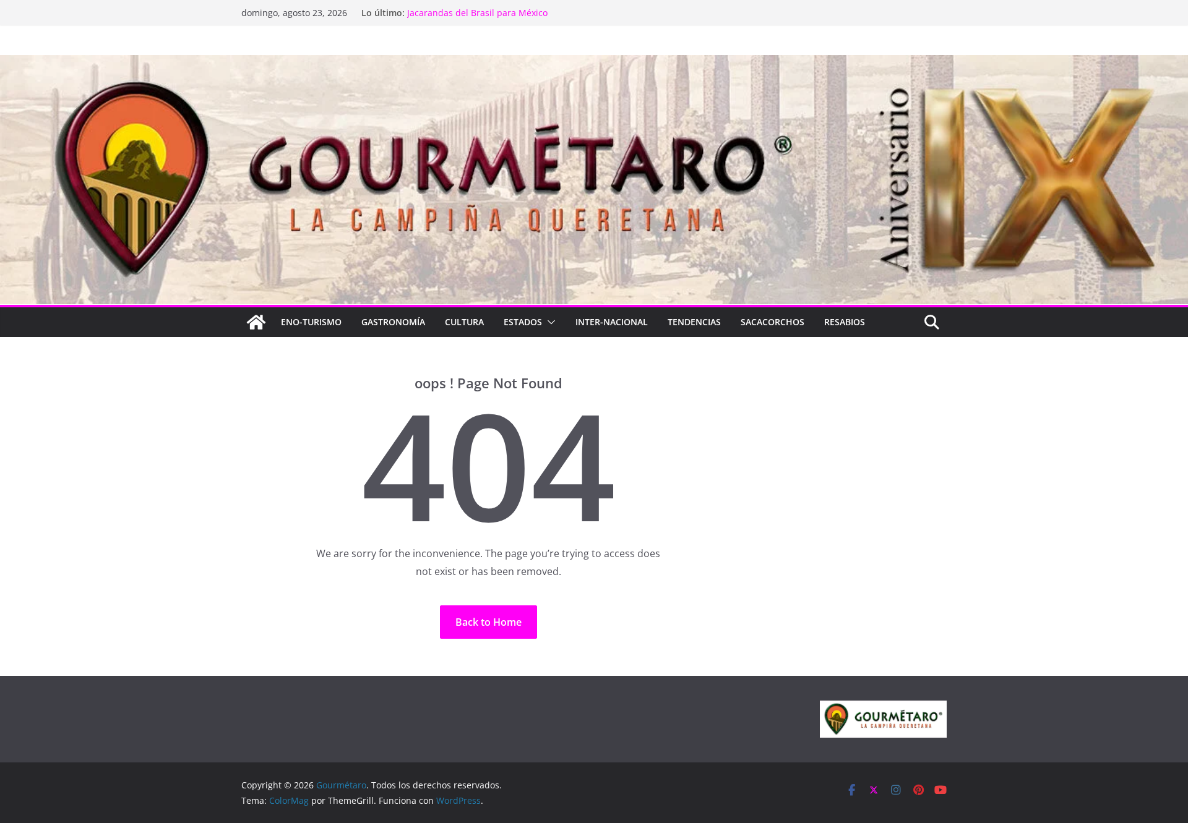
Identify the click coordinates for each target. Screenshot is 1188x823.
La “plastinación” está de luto (467, 13)
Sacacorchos (772, 322)
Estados (523, 322)
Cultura (464, 322)
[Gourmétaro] (256, 322)
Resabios (844, 322)
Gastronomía (393, 322)
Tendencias (694, 322)
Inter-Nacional (611, 322)
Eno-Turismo (311, 322)
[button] (549, 322)
